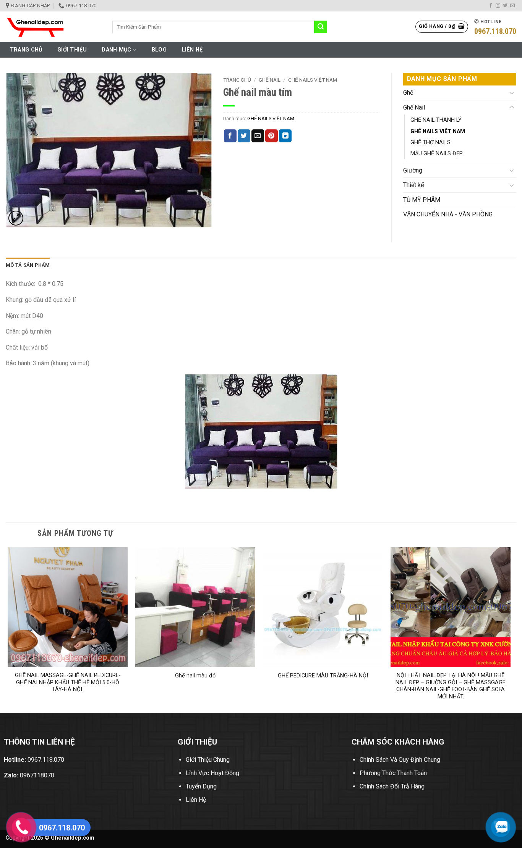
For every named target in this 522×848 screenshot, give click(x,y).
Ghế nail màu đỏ (195, 675)
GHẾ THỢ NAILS (430, 142)
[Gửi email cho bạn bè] (257, 135)
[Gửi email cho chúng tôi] (512, 5)
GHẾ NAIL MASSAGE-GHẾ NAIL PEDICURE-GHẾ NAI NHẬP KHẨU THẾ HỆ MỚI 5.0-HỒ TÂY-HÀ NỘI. (68, 682)
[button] (441, 27)
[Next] (510, 630)
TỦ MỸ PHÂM (421, 199)
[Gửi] (320, 27)
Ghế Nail (269, 80)
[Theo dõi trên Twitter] (505, 5)
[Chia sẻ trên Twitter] (244, 135)
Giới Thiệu (72, 50)
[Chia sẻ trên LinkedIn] (285, 135)
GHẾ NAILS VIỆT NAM (312, 80)
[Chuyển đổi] (511, 92)
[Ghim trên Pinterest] (271, 135)
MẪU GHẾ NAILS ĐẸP (436, 153)
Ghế (408, 92)
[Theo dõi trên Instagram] (498, 5)
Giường (412, 170)
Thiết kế (413, 185)
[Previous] (8, 630)
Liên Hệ (192, 50)
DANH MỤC (116, 50)
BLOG (159, 50)
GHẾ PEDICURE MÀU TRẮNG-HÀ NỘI (323, 675)
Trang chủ (237, 80)
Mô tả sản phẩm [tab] (28, 265)
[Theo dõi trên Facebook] (490, 5)
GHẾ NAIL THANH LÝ (436, 120)
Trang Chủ (26, 50)
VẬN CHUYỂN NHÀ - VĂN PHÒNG (448, 214)
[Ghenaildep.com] (53, 26)
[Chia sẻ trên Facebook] (230, 135)
